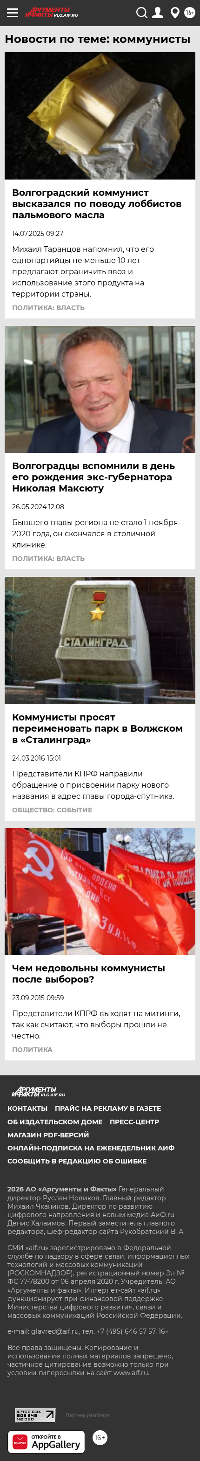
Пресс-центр (134, 1122)
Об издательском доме (54, 1122)
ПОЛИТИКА (32, 1049)
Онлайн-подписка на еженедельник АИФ (90, 1148)
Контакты (27, 1108)
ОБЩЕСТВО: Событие (52, 810)
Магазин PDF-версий (48, 1135)
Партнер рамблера (88, 1415)
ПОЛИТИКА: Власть (48, 308)
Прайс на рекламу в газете (108, 1108)
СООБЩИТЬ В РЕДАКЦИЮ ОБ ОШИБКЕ (77, 1161)
